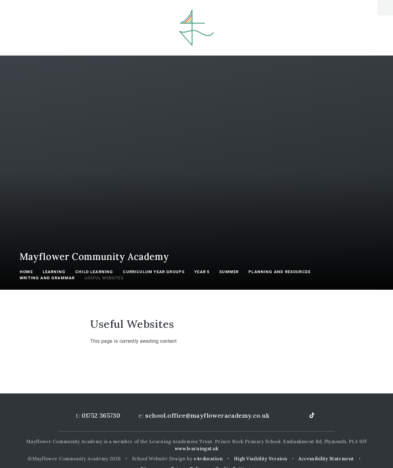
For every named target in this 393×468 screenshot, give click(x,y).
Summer (229, 271)
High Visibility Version (260, 459)
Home (26, 271)
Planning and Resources (279, 271)
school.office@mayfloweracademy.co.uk (207, 415)
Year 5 (201, 271)
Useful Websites (104, 278)
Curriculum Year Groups (154, 271)
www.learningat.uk (196, 448)
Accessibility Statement (326, 459)
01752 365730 (101, 415)
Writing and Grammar (47, 278)
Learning (54, 271)
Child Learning (94, 271)
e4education (208, 459)
